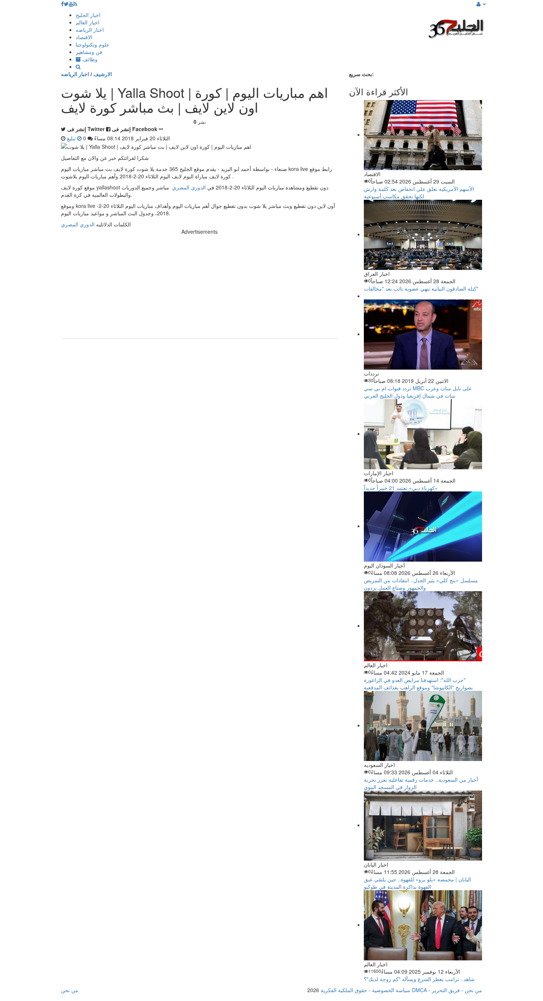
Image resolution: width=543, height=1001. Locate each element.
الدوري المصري (189, 187)
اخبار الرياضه (90, 29)
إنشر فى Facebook (134, 129)
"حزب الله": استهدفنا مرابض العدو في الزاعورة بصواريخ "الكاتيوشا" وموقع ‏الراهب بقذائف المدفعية (418, 683)
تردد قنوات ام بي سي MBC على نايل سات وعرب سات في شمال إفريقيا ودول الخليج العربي (418, 391)
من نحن (473, 990)
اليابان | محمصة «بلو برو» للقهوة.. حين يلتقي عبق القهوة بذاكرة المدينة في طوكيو (417, 882)
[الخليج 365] (456, 27)
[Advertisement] (199, 287)
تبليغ (72, 138)
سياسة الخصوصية (391, 990)
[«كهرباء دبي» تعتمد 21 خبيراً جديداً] (423, 433)
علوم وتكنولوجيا (92, 44)
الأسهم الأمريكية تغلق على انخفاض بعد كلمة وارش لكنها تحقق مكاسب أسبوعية (419, 192)
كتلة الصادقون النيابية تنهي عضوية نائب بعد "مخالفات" (421, 288)
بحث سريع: (361, 74)
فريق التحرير (446, 990)
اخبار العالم (87, 22)
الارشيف (102, 74)
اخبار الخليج (88, 14)
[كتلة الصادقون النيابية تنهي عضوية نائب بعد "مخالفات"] (423, 234)
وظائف (89, 59)
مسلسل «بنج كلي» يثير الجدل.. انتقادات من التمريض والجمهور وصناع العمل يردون (421, 583)
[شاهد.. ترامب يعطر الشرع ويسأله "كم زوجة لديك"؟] (423, 924)
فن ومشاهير (89, 51)
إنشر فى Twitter (86, 129)
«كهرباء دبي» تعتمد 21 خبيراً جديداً (401, 487)
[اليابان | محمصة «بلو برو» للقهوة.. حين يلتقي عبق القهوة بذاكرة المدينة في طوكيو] (423, 825)
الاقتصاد (84, 37)
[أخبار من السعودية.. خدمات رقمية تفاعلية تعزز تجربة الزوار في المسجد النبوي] (423, 725)
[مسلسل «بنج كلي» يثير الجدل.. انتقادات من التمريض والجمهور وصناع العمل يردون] (423, 525)
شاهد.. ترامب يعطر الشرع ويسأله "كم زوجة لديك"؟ (419, 979)
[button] (481, 3)
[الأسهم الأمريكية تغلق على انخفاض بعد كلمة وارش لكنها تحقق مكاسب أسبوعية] (423, 134)
